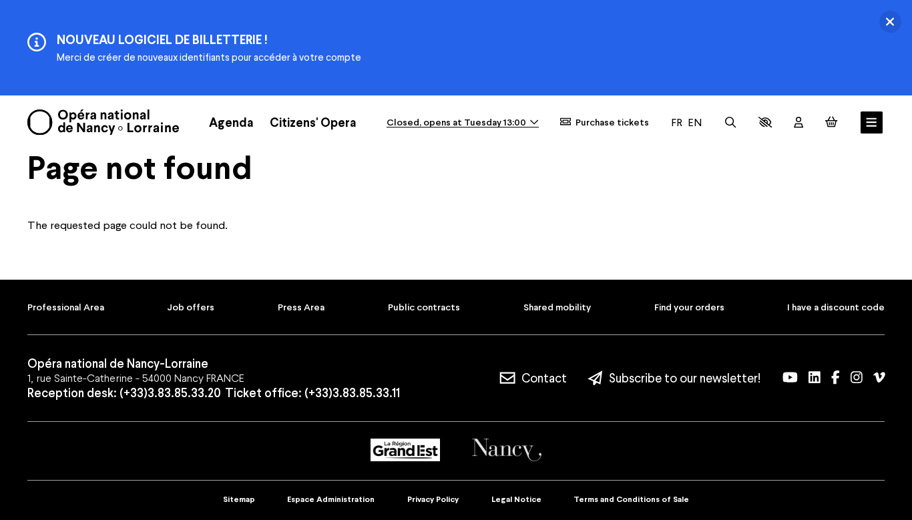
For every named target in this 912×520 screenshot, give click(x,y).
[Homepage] (103, 122)
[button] (765, 122)
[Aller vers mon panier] (831, 121)
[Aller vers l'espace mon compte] (798, 122)
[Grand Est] (405, 450)
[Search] (730, 122)
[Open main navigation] (872, 122)
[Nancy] (506, 450)
